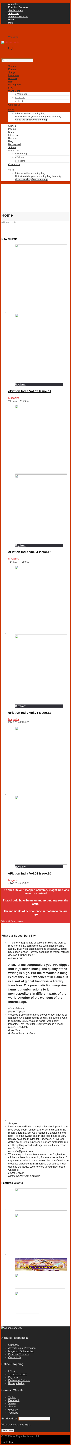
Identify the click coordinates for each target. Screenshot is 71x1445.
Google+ (13, 1409)
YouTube (13, 1412)
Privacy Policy (16, 1383)
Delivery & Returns (19, 1380)
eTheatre (20, 101)
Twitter (12, 1397)
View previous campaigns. (16, 1424)
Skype (12, 1406)
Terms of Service (17, 1374)
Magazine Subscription (21, 1351)
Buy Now (20, 384)
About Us (13, 4)
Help (10, 22)
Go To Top (7, 1442)
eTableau (20, 97)
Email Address (9, 1418)
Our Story (13, 1344)
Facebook (13, 1400)
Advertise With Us (18, 16)
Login (11, 48)
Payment (13, 1377)
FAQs (11, 1371)
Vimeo (12, 1403)
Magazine (13, 397)
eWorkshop (21, 93)
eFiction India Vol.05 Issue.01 (29, 391)
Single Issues (15, 10)
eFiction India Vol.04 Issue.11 (29, 712)
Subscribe (13, 13)
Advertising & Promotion (22, 1348)
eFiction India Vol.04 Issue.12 (29, 552)
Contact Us (14, 1357)
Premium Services (18, 7)
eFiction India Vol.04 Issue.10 (29, 873)
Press (11, 19)
